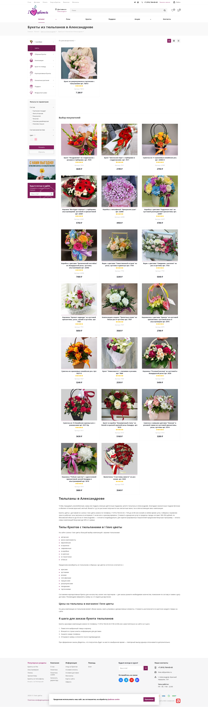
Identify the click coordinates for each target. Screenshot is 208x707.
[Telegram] (135, 1)
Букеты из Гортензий (35, 682)
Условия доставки (72, 673)
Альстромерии (33, 670)
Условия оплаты (72, 670)
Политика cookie (54, 674)
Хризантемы (32, 676)
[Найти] (164, 10)
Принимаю (149, 699)
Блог (90, 667)
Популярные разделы (37, 663)
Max (137, 680)
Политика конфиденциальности (39, 700)
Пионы (30, 673)
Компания (54, 663)
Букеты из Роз (33, 667)
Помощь (91, 663)
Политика (54, 670)
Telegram (126, 680)
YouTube (131, 680)
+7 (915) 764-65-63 (165, 667)
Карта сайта (70, 679)
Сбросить (41, 152)
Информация (71, 663)
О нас (52, 667)
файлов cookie (113, 699)
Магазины (69, 676)
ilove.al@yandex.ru (165, 672)
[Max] (138, 1)
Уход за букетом (71, 667)
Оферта (68, 682)
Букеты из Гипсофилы (36, 679)
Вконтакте (121, 680)
